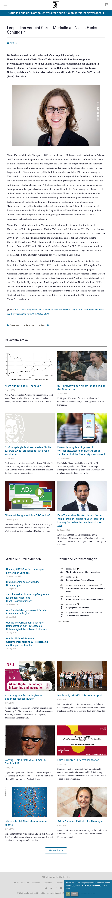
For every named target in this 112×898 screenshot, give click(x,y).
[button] (56, 850)
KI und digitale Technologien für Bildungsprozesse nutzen (24, 697)
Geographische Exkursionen (77, 607)
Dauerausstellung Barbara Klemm (80, 580)
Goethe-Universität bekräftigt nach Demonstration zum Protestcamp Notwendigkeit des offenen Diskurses (26, 626)
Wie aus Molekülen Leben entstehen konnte (26, 823)
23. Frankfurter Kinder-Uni (77, 615)
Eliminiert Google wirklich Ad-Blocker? (27, 515)
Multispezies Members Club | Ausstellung (83, 571)
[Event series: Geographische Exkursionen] (78, 604)
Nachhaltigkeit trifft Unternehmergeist (79, 695)
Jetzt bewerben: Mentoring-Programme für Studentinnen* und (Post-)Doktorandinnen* (27, 598)
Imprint (57, 893)
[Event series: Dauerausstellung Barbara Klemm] (77, 577)
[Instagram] (46, 888)
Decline (75, 894)
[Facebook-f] (56, 888)
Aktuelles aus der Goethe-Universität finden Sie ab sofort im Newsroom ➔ (56, 13)
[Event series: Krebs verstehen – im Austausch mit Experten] (78, 596)
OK (68, 894)
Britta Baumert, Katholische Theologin (80, 821)
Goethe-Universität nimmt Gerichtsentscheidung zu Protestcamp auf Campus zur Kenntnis (27, 642)
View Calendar (63, 621)
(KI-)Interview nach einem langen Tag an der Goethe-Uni (81, 387)
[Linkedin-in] (51, 888)
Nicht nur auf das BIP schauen (23, 386)
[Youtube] (61, 888)
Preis (12, 325)
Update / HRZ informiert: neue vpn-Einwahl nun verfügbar (25, 571)
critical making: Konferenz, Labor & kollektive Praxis (85, 590)
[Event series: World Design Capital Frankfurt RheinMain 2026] (100, 585)
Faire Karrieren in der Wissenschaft (78, 760)
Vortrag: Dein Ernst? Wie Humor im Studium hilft (25, 761)
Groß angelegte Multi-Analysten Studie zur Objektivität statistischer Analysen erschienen (28, 450)
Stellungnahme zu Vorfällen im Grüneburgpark (22, 583)
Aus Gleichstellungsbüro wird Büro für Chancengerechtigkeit (27, 611)
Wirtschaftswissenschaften (30, 325)
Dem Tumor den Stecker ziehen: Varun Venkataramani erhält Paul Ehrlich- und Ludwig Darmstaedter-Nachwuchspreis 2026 (80, 520)
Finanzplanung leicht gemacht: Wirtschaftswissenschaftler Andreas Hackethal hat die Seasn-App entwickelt (81, 450)
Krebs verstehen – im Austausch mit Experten (85, 599)
